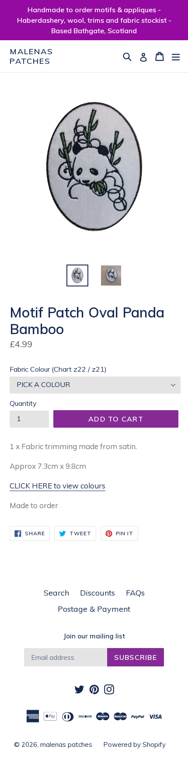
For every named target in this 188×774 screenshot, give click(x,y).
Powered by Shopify (134, 744)
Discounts (97, 593)
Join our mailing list (94, 636)
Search (56, 593)
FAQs (135, 593)
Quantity (23, 403)
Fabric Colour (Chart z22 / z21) (58, 369)
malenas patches (31, 56)
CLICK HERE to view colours (57, 485)
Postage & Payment (94, 609)
